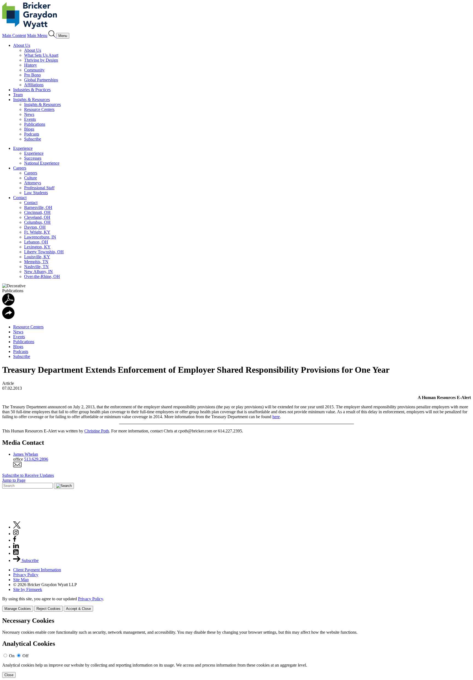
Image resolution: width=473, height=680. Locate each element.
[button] (8, 317)
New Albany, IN (38, 271)
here (276, 416)
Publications (34, 124)
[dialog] (236, 604)
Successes (32, 158)
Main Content (14, 35)
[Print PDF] (8, 304)
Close (8, 675)
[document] (236, 647)
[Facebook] (14, 540)
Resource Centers (39, 109)
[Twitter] (17, 527)
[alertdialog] (236, 647)
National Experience (41, 163)
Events (30, 119)
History (30, 65)
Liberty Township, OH (44, 251)
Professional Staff (39, 187)
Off (25, 655)
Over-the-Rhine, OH (42, 276)
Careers (19, 168)
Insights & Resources (31, 99)
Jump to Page (13, 480)
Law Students (36, 192)
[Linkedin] (16, 546)
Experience (23, 148)
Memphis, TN (36, 261)
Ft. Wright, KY (37, 232)
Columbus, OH (37, 222)
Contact (20, 197)
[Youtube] (16, 553)
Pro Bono (32, 75)
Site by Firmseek (27, 589)
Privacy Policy (25, 574)
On (12, 655)
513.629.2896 (36, 459)
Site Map (21, 579)
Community (34, 70)
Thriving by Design (41, 60)
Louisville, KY (37, 256)
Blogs (29, 129)
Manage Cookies (17, 609)
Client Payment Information (37, 569)
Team (18, 94)
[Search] (52, 35)
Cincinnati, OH (37, 212)
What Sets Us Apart (41, 55)
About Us (21, 45)
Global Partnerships (41, 80)
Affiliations (34, 84)
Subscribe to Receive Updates (28, 475)
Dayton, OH (35, 227)
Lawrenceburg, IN (40, 237)
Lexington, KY (37, 247)
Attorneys (32, 182)
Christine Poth (96, 431)
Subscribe (32, 139)
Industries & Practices (32, 89)
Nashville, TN (36, 266)
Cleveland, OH (37, 217)
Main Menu (37, 35)
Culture (30, 178)
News (29, 114)
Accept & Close (78, 609)
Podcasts (31, 134)
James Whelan (25, 454)
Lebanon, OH (36, 242)
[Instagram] (16, 533)
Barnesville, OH (38, 207)
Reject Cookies (48, 609)
